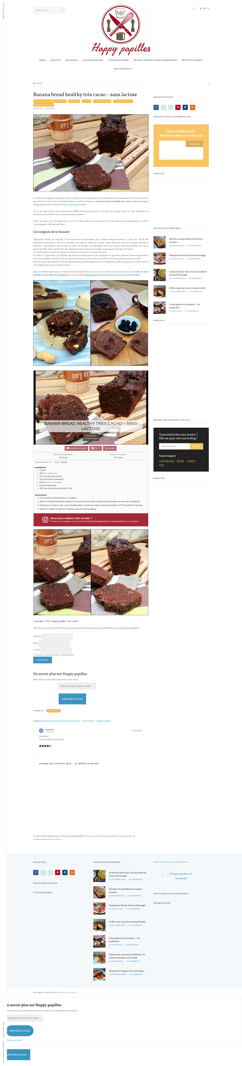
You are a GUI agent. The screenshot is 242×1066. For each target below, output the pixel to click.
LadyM (51, 108)
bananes (74, 101)
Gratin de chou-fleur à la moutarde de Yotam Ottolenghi (188, 273)
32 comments (192, 311)
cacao (86, 101)
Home (42, 60)
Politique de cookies (3, 1051)
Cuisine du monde (118, 60)
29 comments (133, 961)
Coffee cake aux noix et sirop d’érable (187, 288)
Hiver (161, 465)
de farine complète (53, 482)
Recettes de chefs (192, 60)
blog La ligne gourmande (74, 204)
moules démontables (59, 265)
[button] (86, 436)
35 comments (194, 246)
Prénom (37, 636)
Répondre (137, 731)
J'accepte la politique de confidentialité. (54, 655)
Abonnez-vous (72, 699)
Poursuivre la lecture (13, 1040)
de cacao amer (50, 473)
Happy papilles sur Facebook (170, 862)
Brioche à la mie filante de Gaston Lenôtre (186, 241)
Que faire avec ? (123, 69)
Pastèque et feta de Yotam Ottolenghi (187, 255)
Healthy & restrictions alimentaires (155, 60)
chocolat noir (102, 101)
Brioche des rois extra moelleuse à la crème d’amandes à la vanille (127, 956)
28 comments (136, 974)
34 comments (195, 291)
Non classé (53, 711)
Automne (191, 461)
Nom (35, 643)
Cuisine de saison (93, 60)
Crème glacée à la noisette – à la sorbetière (184, 306)
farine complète (123, 101)
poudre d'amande (43, 105)
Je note (111, 448)
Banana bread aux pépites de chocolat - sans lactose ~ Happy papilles (77, 721)
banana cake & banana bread (50, 101)
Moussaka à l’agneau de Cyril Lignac (127, 971)
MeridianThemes (68, 992)
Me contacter (3, 1029)
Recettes (56, 60)
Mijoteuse (72, 60)
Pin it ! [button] (97, 448)
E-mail (36, 649)
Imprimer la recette (77, 448)
